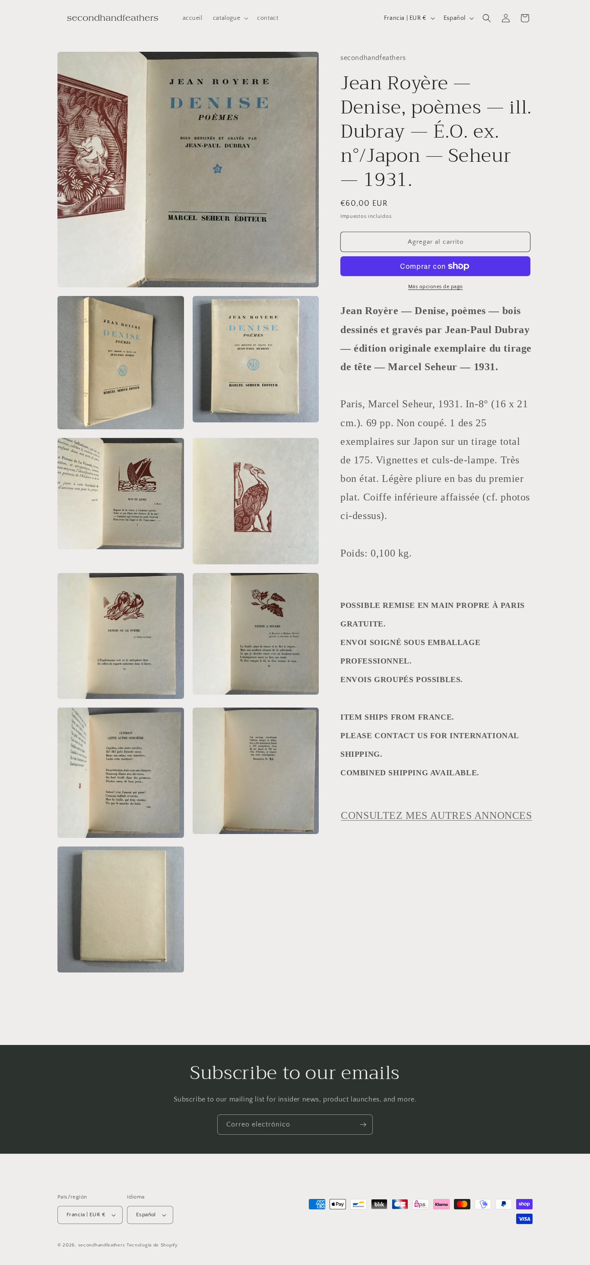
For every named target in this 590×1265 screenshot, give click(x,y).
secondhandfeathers (101, 1245)
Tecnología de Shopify (152, 1245)
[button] (230, 18)
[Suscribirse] (362, 1124)
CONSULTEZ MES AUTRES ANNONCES (436, 815)
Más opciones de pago (435, 287)
